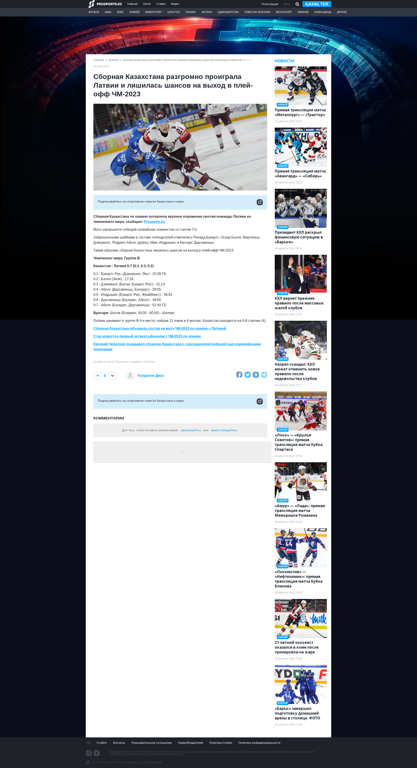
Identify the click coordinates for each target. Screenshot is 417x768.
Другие (342, 12)
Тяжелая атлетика (257, 12)
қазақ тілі (316, 4)
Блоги (147, 4)
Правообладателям (190, 743)
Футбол (94, 12)
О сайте (102, 743)
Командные (322, 12)
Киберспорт (153, 12)
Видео (175, 4)
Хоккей (134, 12)
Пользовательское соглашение (151, 743)
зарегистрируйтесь (224, 430)
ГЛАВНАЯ (98, 60)
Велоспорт (284, 12)
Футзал (207, 12)
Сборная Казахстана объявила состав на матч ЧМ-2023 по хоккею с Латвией (159, 328)
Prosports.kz (154, 222)
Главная (132, 4)
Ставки (160, 4)
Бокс (120, 12)
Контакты (119, 743)
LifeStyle (173, 12)
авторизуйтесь (191, 430)
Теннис (190, 12)
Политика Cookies (220, 743)
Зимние (303, 12)
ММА (108, 12)
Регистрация (270, 4)
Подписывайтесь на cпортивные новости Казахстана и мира (141, 201)
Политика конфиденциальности (259, 743)
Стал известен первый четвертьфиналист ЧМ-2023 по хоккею (147, 336)
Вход (287, 4)
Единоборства (228, 12)
